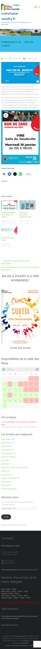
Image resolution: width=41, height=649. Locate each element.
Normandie (5, 475)
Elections (4, 464)
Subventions (5, 482)
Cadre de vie (6, 443)
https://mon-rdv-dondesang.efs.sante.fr (23, 107)
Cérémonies (5, 450)
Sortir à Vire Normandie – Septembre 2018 (25, 215)
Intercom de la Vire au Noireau (12, 468)
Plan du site (33, 645)
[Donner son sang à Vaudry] (9, 230)
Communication (7, 453)
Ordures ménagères (8, 478)
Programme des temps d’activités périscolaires (15, 262)
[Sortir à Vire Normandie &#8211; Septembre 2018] (27, 205)
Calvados (4, 446)
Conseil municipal (7, 457)
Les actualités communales (19, 645)
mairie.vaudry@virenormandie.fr (27, 570)
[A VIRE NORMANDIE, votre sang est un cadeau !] (9, 205)
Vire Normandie (31, 58)
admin (5, 58)
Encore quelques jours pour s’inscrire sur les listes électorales (20, 268)
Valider (6, 517)
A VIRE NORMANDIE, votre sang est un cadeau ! (8, 215)
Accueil (7, 645)
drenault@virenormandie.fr (9, 625)
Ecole (3, 460)
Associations (6, 439)
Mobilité (4, 471)
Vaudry (3, 485)
